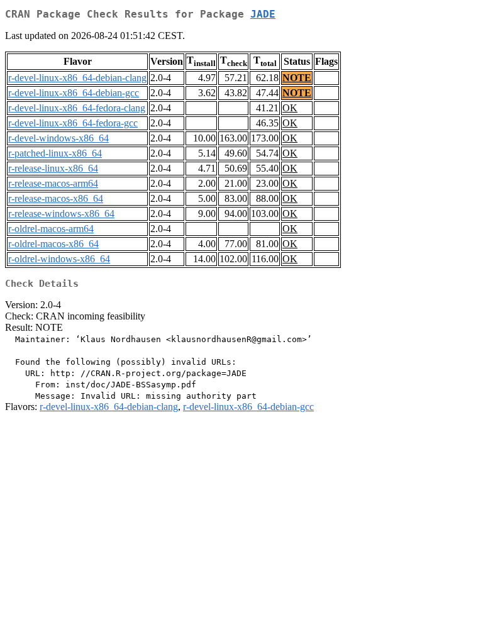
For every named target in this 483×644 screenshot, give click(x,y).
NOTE (296, 77)
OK (289, 108)
